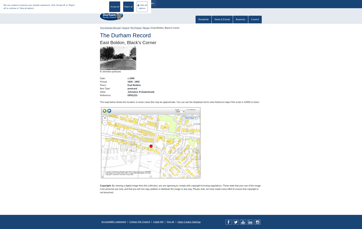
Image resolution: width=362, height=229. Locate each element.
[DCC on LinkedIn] (250, 222)
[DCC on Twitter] (235, 222)
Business (240, 19)
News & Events (222, 19)
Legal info (158, 222)
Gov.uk (170, 222)
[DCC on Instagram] (257, 222)
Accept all (114, 7)
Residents (203, 19)
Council (255, 19)
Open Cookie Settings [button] (189, 222)
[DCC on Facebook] (228, 222)
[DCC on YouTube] (243, 222)
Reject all (128, 7)
